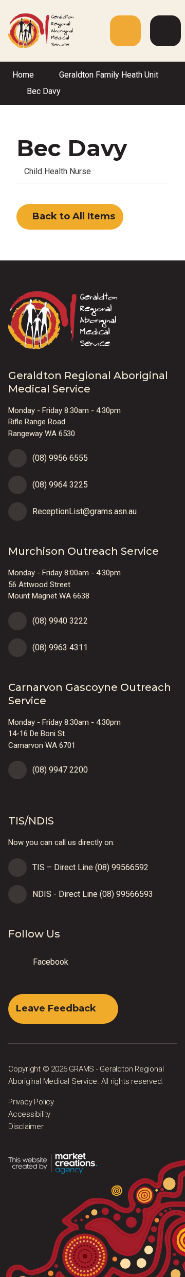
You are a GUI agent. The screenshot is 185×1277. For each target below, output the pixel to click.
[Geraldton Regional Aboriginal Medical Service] (36, 30)
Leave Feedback (56, 1008)
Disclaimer (26, 1126)
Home (23, 75)
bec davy (44, 91)
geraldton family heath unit (108, 75)
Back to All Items (72, 216)
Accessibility (29, 1114)
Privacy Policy (31, 1101)
